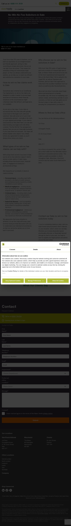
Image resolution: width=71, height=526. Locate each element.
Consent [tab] (12, 249)
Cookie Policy (12, 271)
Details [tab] (35, 249)
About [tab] (59, 249)
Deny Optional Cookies (13, 280)
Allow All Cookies (58, 280)
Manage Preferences (34, 280)
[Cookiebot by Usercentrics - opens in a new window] (61, 244)
